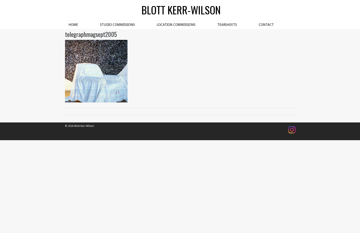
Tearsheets (227, 25)
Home (73, 25)
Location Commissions (176, 25)
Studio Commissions (117, 25)
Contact (266, 25)
